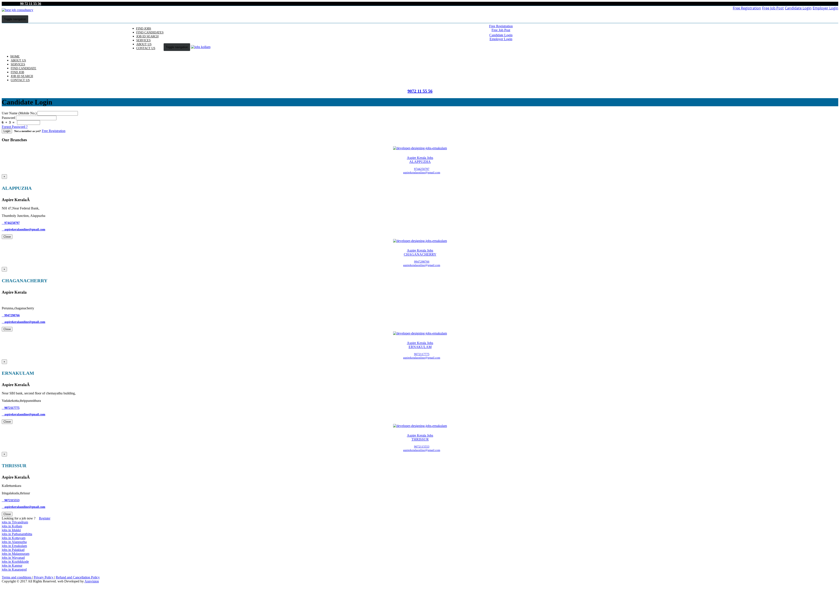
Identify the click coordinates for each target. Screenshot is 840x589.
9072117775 (10, 408)
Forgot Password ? (15, 127)
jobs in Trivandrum (15, 522)
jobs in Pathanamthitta (17, 534)
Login (7, 131)
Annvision (91, 581)
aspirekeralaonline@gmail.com (23, 229)
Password (8, 118)
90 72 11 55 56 (30, 3)
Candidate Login (798, 8)
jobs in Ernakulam (14, 546)
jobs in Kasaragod (14, 569)
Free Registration (747, 8)
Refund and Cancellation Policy (78, 577)
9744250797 (11, 223)
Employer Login (825, 8)
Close (7, 236)
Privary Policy (44, 577)
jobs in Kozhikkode (15, 561)
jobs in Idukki (11, 530)
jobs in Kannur (12, 565)
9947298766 (11, 315)
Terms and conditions (17, 577)
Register (44, 518)
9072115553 (10, 500)
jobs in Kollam (12, 526)
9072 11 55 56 (420, 91)
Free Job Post (773, 8)
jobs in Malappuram (15, 554)
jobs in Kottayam (13, 538)
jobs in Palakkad (13, 550)
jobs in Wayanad (13, 557)
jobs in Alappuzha (14, 542)
